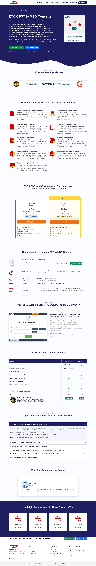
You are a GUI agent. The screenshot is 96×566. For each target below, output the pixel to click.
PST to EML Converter (38, 526)
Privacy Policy (53, 549)
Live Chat (83, 2)
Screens (30, 538)
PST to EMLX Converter (78, 526)
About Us (65, 2)
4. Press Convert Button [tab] (67, 334)
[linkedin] (79, 551)
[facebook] (71, 551)
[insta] (71, 555)
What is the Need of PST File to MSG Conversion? (23, 457)
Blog (51, 2)
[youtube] (83, 551)
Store (46, 2)
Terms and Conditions (55, 553)
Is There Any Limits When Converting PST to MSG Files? (25, 442)
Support (57, 2)
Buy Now (32, 222)
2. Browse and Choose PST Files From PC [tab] (67, 322)
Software (16, 11)
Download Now (17, 48)
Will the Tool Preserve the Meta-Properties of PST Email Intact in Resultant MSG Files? (34, 454)
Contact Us (73, 2)
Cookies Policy (53, 556)
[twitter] (75, 551)
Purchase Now (33, 48)
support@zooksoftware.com (18, 558)
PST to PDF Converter (18, 526)
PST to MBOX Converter (58, 526)
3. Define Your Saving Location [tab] (66, 328)
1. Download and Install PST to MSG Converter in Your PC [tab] (66, 316)
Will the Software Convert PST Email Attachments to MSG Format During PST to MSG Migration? (37, 450)
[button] (47, 90)
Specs (23, 538)
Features (14, 538)
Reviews (47, 538)
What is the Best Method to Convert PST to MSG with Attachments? (29, 424)
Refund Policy (53, 551)
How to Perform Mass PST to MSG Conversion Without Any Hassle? (28, 446)
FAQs (39, 538)
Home (40, 2)
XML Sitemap (64, 563)
